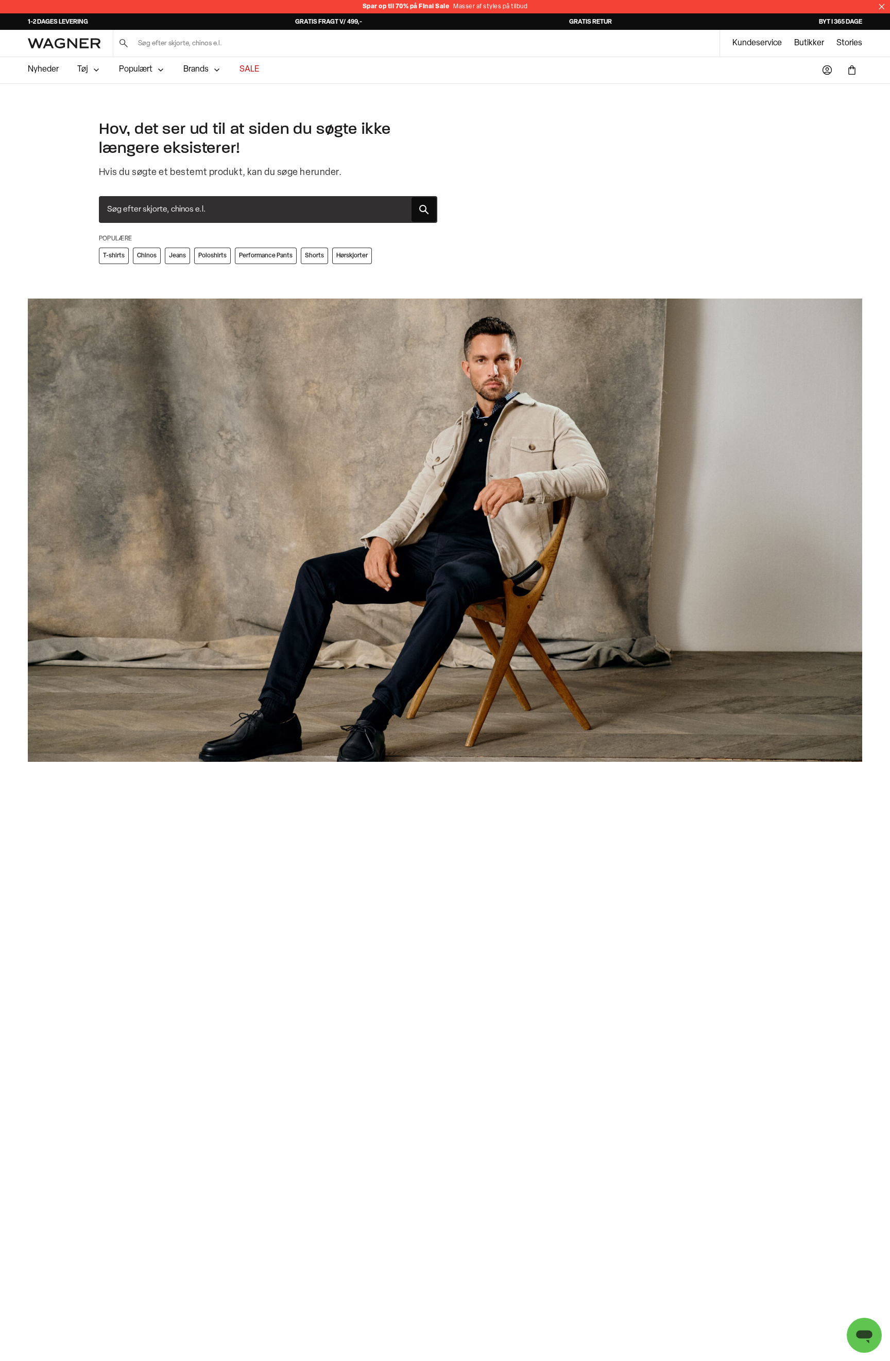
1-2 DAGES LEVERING (58, 22)
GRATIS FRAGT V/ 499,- (328, 22)
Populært (135, 69)
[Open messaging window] (864, 1335)
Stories (849, 43)
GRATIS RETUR (590, 22)
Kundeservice (757, 43)
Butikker (809, 43)
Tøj (82, 69)
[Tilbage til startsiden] (64, 43)
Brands (196, 69)
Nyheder (43, 69)
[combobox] (268, 209)
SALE (249, 69)
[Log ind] (827, 70)
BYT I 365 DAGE (840, 22)
